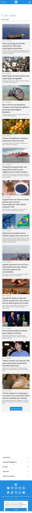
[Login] (29, 2)
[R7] (16, 484)
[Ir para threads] (23, 488)
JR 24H (5, 467)
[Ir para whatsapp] (20, 492)
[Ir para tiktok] (12, 492)
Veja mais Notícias (16, 408)
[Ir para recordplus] (8, 492)
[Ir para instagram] (16, 488)
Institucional (9, 476)
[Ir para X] (16, 492)
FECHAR (16, 509)
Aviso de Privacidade (17, 506)
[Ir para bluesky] (8, 488)
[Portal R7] (16, 2)
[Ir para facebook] (12, 488)
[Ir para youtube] (23, 492)
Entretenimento (10, 462)
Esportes (6, 458)
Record (6, 472)
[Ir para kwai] (20, 488)
